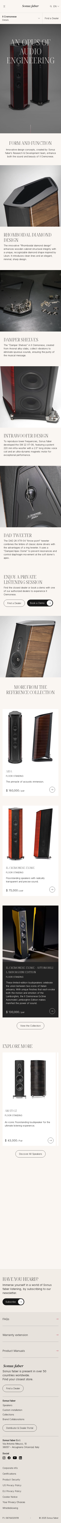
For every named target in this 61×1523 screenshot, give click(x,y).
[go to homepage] (30, 6)
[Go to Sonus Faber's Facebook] (9, 1457)
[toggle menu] (7, 6)
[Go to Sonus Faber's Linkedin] (20, 1457)
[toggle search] (51, 6)
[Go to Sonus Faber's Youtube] (15, 1457)
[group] (29, 1099)
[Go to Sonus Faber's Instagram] (4, 1457)
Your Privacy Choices (14, 1502)
